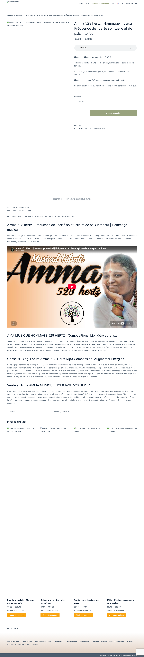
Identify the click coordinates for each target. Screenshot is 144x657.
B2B (87, 3)
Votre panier (72, 641)
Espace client (85, 641)
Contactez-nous (13, 641)
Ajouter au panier (113, 113)
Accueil (81, 3)
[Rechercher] (123, 4)
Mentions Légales (100, 641)
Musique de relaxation (100, 3)
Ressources (59, 641)
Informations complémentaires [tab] (78, 199)
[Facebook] (15, 628)
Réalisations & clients (43, 641)
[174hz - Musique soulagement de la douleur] (122, 511)
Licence (77, 96)
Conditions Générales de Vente (121, 641)
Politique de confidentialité (18, 644)
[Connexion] (136, 4)
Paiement (35, 644)
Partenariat (28, 641)
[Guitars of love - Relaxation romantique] (55, 511)
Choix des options (16, 615)
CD (113, 3)
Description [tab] (57, 199)
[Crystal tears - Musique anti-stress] (89, 511)
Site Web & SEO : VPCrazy (130, 655)
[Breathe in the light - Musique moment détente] (22, 511)
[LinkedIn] (11, 628)
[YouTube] (8, 628)
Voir (29, 210)
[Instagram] (18, 628)
